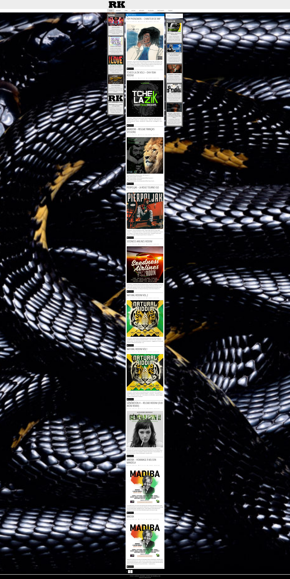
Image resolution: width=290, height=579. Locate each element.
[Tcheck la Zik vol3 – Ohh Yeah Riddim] (145, 116)
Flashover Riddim (116, 27)
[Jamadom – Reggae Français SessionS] (145, 173)
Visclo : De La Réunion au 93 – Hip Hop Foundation (174, 54)
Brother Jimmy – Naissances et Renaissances (174, 33)
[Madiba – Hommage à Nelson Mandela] (145, 503)
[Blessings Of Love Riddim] (115, 64)
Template (146, 577)
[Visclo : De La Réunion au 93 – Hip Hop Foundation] (174, 52)
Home (110, 11)
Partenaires (160, 11)
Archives (141, 11)
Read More (130, 68)
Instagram (142, 576)
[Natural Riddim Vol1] (145, 390)
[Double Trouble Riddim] (115, 45)
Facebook (137, 576)
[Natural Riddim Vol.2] (145, 336)
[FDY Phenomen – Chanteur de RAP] (145, 59)
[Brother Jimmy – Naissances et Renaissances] (174, 31)
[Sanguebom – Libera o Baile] (174, 72)
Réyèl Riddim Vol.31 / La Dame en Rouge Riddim (116, 105)
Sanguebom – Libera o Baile (174, 74)
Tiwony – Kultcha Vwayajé (174, 93)
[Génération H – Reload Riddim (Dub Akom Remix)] (145, 447)
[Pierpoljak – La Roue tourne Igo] (145, 228)
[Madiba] (145, 557)
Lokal (126, 11)
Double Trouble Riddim (116, 46)
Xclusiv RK (151, 11)
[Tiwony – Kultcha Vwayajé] (174, 92)
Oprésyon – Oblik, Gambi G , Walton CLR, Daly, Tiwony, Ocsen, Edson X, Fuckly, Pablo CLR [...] (174, 115)
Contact (170, 11)
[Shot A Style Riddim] (115, 83)
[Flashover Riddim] (115, 25)
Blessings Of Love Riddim (116, 66)
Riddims (118, 11)
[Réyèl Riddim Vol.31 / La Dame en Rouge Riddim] (115, 103)
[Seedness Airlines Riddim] (145, 282)
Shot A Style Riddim (115, 85)
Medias (133, 11)
